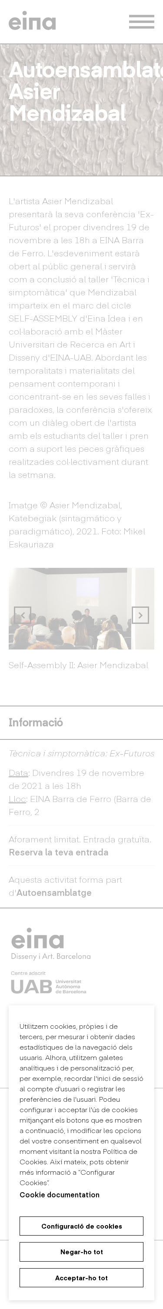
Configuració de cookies (81, 1226)
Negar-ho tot (81, 1251)
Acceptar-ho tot (81, 1277)
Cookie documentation (60, 1194)
